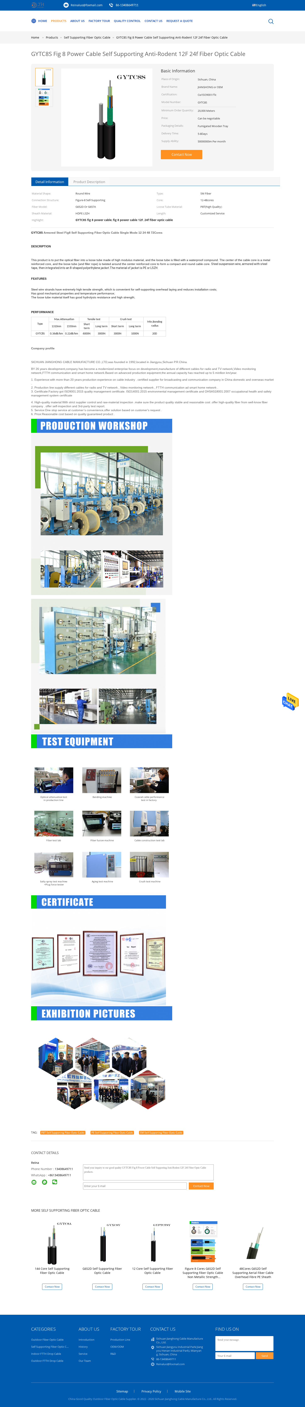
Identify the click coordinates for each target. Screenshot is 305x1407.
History (83, 1347)
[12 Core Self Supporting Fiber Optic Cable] (153, 1243)
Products (58, 21)
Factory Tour (99, 21)
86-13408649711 (127, 5)
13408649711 (64, 1169)
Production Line (120, 1339)
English (261, 5)
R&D (113, 1354)
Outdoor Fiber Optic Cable (47, 1339)
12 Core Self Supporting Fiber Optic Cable (152, 1271)
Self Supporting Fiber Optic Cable (51, 1347)
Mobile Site (183, 1391)
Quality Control (127, 21)
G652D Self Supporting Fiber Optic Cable (102, 1271)
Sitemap (122, 1391)
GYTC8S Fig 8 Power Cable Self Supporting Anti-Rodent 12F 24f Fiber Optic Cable (172, 37)
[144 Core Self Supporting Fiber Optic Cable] (53, 1243)
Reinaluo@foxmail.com (86, 5)
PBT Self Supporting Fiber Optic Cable (62, 1132)
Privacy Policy (151, 1391)
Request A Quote (179, 21)
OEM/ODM (117, 1347)
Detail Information (49, 182)
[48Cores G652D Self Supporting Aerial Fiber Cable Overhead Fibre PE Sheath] (254, 1243)
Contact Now (182, 154)
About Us (77, 21)
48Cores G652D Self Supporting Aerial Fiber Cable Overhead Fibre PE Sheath (252, 1273)
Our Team (85, 1361)
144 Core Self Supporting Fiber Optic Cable (52, 1271)
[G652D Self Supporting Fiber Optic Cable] (103, 1243)
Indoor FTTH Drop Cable (46, 1354)
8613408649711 (60, 1175)
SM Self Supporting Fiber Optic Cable (161, 1132)
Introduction (86, 1339)
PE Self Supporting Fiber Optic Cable (112, 1132)
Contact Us (153, 21)
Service (83, 1354)
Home (42, 21)
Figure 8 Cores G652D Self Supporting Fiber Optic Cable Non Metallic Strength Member (203, 1275)
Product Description (89, 182)
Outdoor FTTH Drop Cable (47, 1361)
